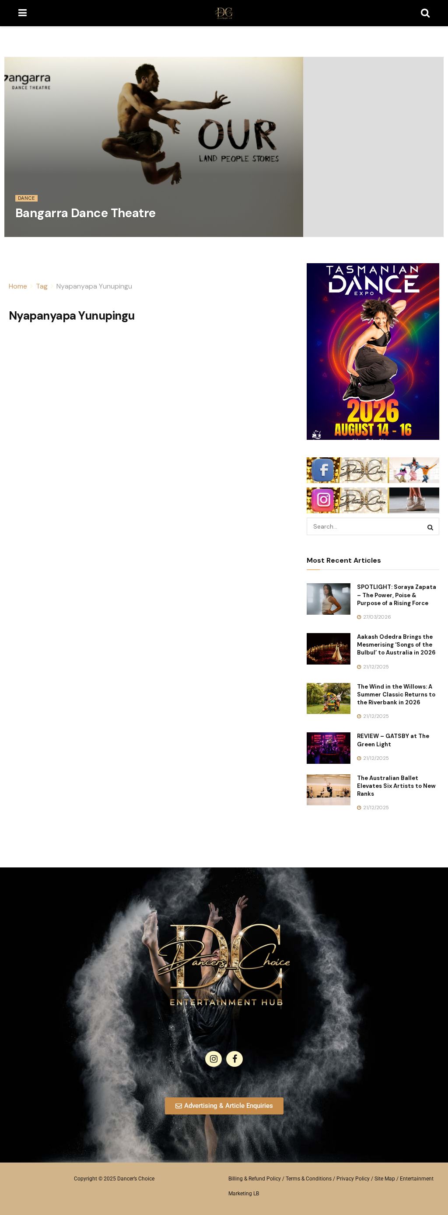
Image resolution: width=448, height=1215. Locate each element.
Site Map (384, 1179)
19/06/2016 (33, 234)
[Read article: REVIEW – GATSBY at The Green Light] (328, 748)
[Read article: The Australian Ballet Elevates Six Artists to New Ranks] (328, 790)
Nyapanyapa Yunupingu (94, 286)
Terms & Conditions (309, 1179)
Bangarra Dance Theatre (85, 213)
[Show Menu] (22, 13)
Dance (26, 198)
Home (18, 286)
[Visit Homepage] (224, 13)
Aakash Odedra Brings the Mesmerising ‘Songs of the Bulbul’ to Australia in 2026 (396, 644)
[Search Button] (425, 13)
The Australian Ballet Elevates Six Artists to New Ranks (396, 785)
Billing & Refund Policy (254, 1179)
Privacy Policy (353, 1179)
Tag (42, 286)
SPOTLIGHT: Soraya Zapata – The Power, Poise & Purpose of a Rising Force (396, 594)
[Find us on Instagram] (213, 1059)
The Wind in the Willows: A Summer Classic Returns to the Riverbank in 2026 (396, 694)
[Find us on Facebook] (234, 1059)
